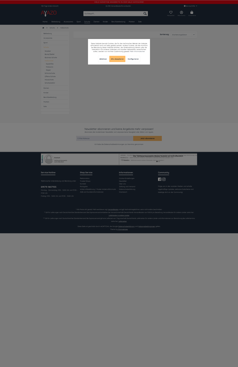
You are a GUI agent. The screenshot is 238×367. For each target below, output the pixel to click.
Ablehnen (103, 59)
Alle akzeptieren (117, 59)
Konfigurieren (133, 59)
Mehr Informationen (137, 51)
